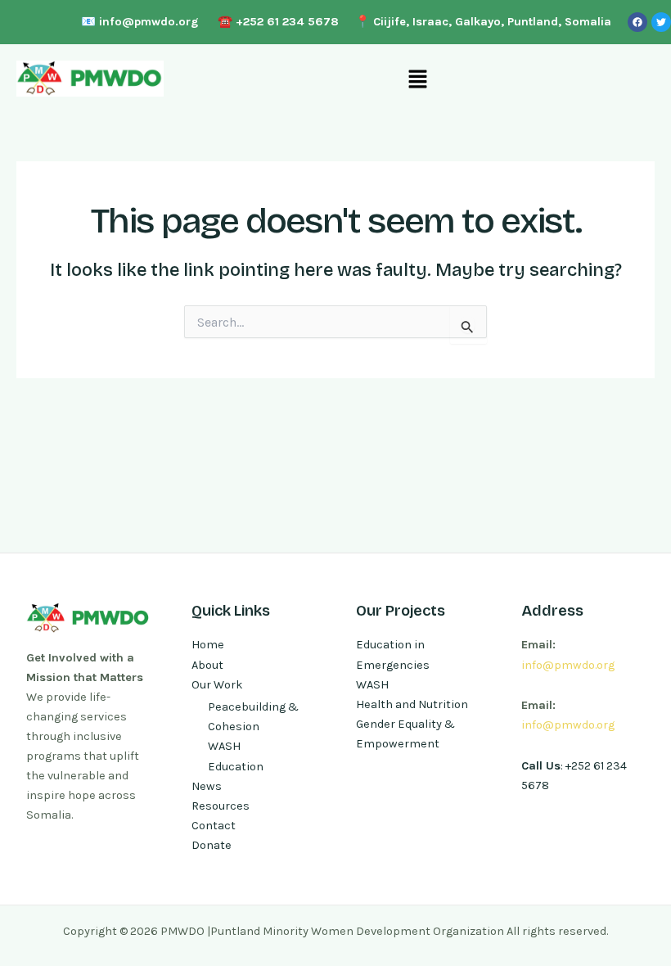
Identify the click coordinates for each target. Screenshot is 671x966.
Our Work (217, 685)
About (207, 665)
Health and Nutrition (412, 704)
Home (207, 645)
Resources (220, 806)
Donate (211, 845)
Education (235, 767)
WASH (224, 746)
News (206, 786)
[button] (417, 79)
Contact (213, 826)
